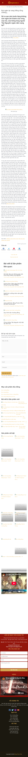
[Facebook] (10, 710)
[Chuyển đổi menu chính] (2, 2)
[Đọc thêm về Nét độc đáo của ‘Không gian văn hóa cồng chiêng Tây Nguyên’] (14, 270)
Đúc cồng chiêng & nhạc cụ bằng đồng (9, 394)
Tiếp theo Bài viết (14, 257)
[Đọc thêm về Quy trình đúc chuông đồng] (12, 310)
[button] (26, 3)
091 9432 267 (16, 645)
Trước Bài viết (14, 254)
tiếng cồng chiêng (10, 203)
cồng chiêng (15, 37)
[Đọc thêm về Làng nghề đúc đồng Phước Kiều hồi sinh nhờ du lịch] (8, 300)
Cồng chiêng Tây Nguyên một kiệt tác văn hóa (14, 323)
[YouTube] (18, 710)
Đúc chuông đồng (18, 314)
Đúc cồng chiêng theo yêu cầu (8, 396)
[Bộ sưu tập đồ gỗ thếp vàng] (9, 426)
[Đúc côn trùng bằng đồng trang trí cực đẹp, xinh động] (13, 421)
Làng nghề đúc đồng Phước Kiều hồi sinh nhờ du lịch (13, 303)
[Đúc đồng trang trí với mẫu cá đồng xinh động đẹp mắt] (13, 407)
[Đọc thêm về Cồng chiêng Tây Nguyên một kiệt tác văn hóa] (10, 320)
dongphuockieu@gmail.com (15, 646)
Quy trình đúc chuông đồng (12, 312)
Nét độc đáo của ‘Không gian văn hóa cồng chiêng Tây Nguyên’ (13, 274)
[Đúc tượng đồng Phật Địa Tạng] (8, 413)
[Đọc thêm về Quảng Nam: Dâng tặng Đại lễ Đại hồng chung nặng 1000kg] (11, 281)
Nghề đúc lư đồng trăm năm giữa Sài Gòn (13, 294)
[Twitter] (13, 710)
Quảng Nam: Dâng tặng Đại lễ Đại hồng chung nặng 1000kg (13, 284)
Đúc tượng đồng (4, 392)
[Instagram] (15, 710)
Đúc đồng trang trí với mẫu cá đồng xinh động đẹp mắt (13, 410)
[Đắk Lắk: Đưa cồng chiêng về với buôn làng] (9, 402)
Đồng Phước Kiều (18, 754)
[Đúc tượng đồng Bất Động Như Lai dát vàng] (11, 416)
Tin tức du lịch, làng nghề (9, 277)
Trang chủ (3, 6)
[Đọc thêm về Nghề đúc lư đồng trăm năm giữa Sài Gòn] (13, 290)
